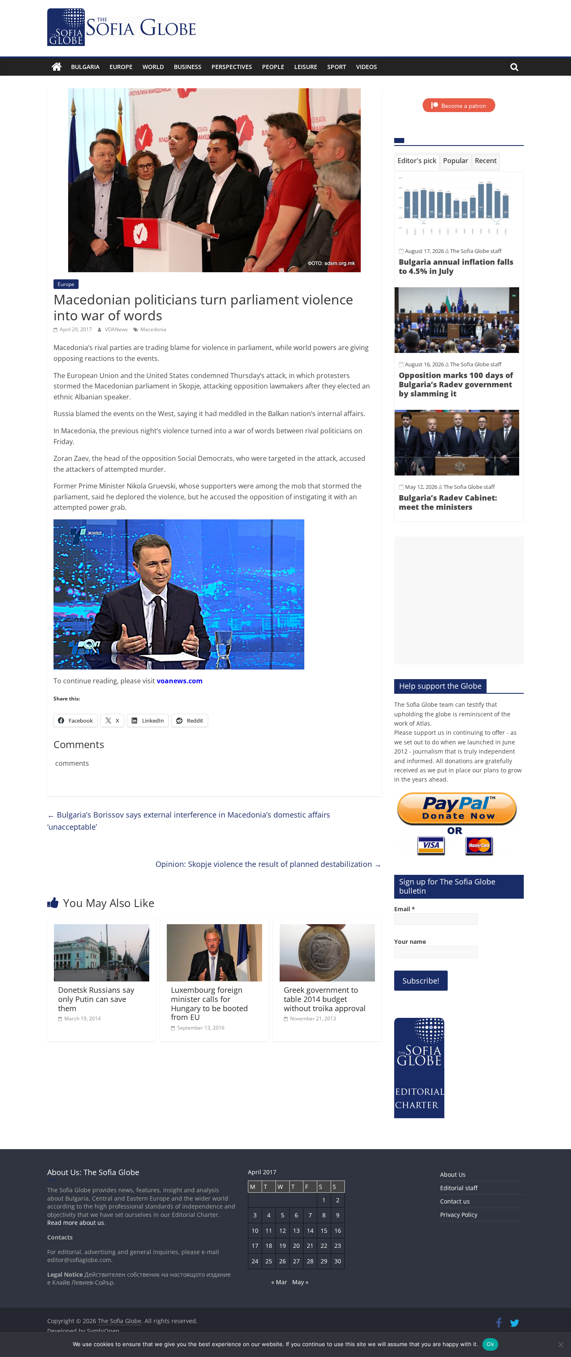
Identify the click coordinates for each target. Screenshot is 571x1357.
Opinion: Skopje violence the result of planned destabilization (268, 864)
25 (268, 1261)
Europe (121, 67)
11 (268, 1230)
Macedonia (153, 329)
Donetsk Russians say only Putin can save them (96, 999)
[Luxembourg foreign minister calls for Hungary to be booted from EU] (214, 929)
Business (187, 67)
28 (310, 1261)
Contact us (455, 1201)
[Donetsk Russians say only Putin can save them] (101, 929)
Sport (336, 67)
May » (300, 1282)
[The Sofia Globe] (56, 67)
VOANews (117, 329)
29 (324, 1261)
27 (296, 1261)
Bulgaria (85, 67)
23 (337, 1246)
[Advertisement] (459, 600)
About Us (453, 1174)
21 (310, 1246)
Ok (490, 1344)
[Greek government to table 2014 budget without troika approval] (327, 929)
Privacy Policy (458, 1215)
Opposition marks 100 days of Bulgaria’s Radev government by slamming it (456, 384)
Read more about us (75, 1223)
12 (282, 1230)
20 (296, 1246)
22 (324, 1246)
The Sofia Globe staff (476, 251)
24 (255, 1261)
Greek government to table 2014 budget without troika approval (325, 999)
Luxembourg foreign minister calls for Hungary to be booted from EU (209, 1003)
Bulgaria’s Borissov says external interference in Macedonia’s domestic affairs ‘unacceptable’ (188, 821)
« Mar (279, 1282)
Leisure (305, 67)
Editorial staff (458, 1188)
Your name (410, 942)
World (153, 67)
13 (296, 1230)
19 (282, 1246)
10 (255, 1230)
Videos (366, 67)
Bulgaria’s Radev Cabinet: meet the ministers (448, 502)
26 (282, 1261)
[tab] (417, 162)
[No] (560, 1344)
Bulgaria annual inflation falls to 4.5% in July (456, 266)
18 (268, 1246)
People (273, 67)
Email (404, 909)
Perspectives (232, 67)
